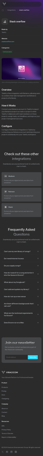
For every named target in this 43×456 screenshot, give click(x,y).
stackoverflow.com (8, 41)
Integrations (12, 10)
